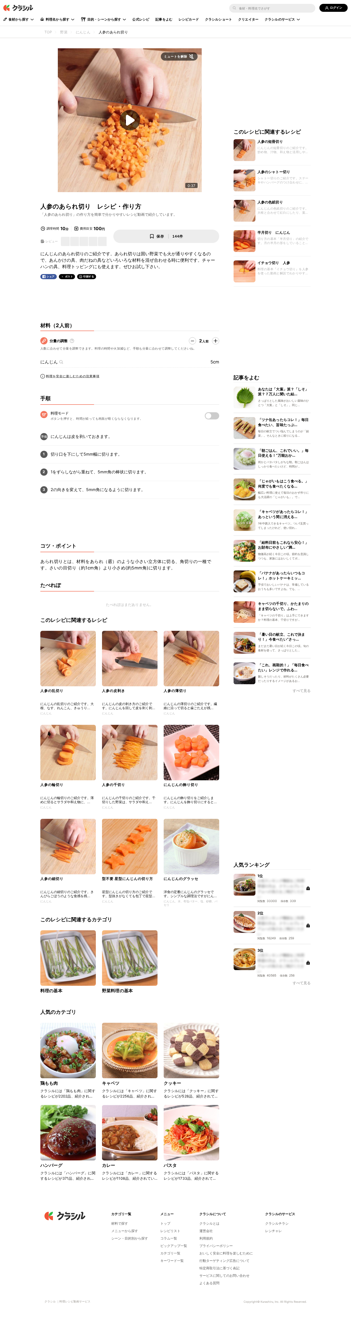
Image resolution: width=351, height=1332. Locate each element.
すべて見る (302, 691)
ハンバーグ (51, 1165)
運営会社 (206, 1231)
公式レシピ (140, 19)
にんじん (49, 361)
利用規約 (206, 1238)
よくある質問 (209, 1283)
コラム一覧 (168, 1238)
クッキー (172, 1083)
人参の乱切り (51, 690)
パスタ (170, 1165)
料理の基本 (51, 990)
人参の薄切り (175, 690)
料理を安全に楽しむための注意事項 (72, 376)
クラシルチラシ (277, 1223)
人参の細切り (51, 878)
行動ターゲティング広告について (224, 1261)
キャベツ (111, 1083)
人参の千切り (113, 784)
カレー (108, 1165)
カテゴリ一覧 (170, 1253)
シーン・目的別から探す (129, 1238)
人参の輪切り (51, 784)
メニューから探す (124, 1231)
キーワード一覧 (172, 1261)
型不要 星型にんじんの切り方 (127, 878)
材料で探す (119, 1223)
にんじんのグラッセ (181, 878)
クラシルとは (209, 1223)
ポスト (69, 276)
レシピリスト (170, 1231)
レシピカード (189, 19)
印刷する (88, 276)
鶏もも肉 (49, 1083)
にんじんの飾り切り (181, 784)
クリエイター (248, 19)
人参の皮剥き (113, 690)
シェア (51, 276)
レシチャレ (273, 1231)
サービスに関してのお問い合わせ (224, 1275)
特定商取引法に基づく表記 (219, 1268)
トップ (165, 1223)
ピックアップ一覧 (173, 1246)
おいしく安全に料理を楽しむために (226, 1253)
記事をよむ (163, 19)
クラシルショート (218, 19)
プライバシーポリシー (216, 1246)
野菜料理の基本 (117, 990)
